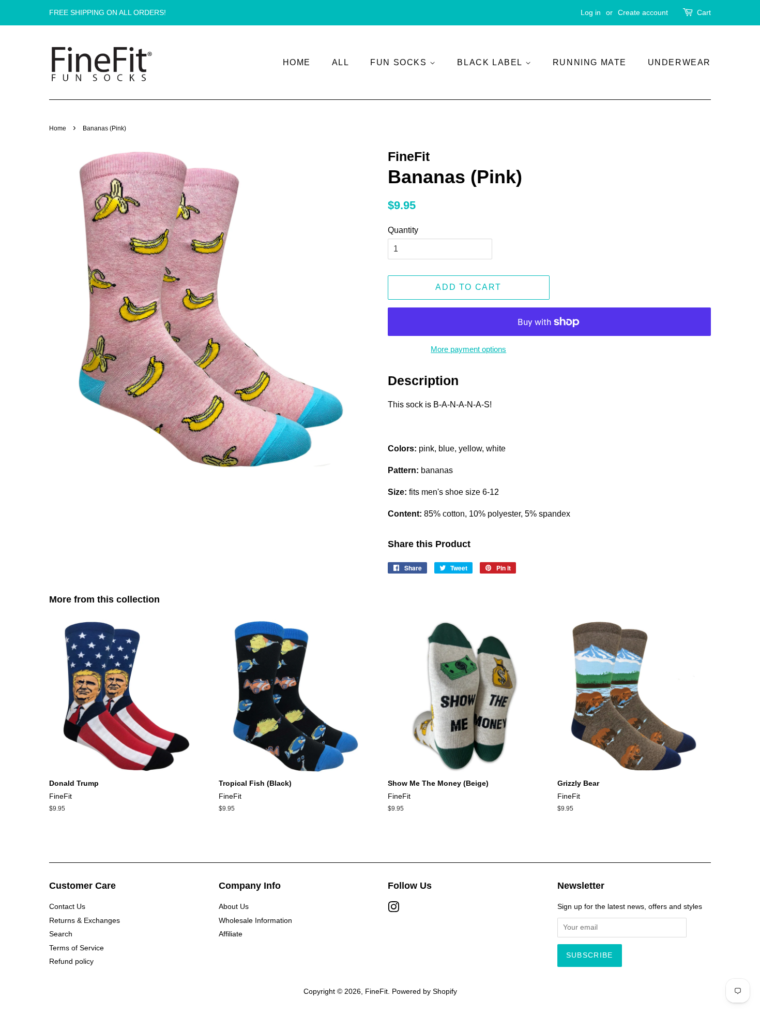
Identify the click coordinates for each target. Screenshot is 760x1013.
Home (297, 62)
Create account (643, 12)
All (340, 62)
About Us (234, 907)
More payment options (468, 349)
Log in (591, 12)
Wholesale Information (255, 920)
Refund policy (71, 961)
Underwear (679, 62)
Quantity (403, 230)
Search (60, 934)
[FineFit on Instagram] (393, 909)
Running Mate (590, 62)
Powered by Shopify (424, 991)
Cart (704, 12)
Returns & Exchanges (84, 920)
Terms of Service (76, 948)
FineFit (376, 991)
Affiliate (230, 934)
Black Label (491, 62)
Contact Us (67, 907)
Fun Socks (400, 62)
